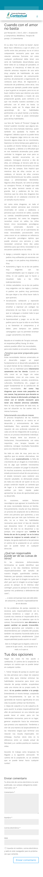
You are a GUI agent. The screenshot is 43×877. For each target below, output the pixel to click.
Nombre (8, 817)
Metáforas (21, 35)
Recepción (12, 33)
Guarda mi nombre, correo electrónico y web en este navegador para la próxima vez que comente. (21, 851)
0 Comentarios (17, 38)
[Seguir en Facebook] (15, 8)
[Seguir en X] (23, 8)
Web (6, 838)
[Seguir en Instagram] (19, 8)
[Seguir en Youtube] (27, 8)
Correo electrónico (12, 828)
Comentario (9, 792)
